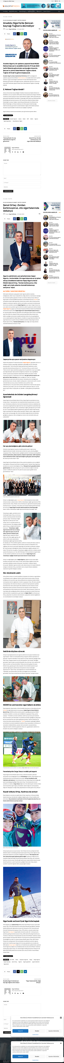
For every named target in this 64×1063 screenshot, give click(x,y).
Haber (24, 118)
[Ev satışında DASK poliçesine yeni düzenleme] (45, 62)
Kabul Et (20, 1056)
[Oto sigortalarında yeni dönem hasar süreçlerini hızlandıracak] (45, 88)
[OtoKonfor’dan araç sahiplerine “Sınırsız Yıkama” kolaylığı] (45, 81)
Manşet (15, 20)
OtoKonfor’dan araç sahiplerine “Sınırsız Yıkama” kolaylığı (53, 82)
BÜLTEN (10, 16)
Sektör (31, 118)
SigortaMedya (12, 29)
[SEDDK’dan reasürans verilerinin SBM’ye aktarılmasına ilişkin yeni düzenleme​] (45, 48)
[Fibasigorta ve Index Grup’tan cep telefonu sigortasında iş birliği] (45, 42)
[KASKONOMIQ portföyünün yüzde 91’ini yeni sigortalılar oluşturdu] (45, 35)
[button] (61, 1043)
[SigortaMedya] (4, 29)
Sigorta (36, 118)
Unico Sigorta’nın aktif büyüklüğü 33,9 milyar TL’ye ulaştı (54, 75)
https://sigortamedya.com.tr (17, 149)
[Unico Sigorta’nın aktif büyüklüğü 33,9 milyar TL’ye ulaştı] (45, 75)
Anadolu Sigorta (13, 118)
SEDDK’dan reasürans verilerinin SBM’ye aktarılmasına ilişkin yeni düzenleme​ (54, 49)
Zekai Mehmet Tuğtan (17, 121)
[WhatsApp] (21, 33)
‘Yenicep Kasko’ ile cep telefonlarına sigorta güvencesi (9, 139)
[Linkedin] (25, 33)
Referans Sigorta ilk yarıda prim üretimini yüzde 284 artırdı (53, 69)
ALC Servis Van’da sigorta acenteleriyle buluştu (54, 56)
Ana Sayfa (5, 16)
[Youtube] (56, 1)
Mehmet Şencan (22, 77)
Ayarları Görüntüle (54, 1056)
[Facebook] (54, 1)
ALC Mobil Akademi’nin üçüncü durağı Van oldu (54, 95)
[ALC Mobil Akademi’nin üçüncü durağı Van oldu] (45, 95)
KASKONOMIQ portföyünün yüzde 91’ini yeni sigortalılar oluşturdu (55, 36)
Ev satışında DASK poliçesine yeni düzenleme (55, 63)
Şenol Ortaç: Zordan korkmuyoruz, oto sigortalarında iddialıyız (34, 139)
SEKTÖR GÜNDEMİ (22, 20)
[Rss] (60, 1)
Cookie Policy (35, 1060)
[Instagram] (58, 1)
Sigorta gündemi (7, 121)
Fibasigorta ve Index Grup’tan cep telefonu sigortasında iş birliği (54, 42)
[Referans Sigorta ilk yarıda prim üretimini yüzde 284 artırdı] (45, 68)
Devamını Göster (51, 100)
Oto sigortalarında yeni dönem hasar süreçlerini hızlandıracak (54, 88)
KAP (28, 118)
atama (19, 118)
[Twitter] (52, 1)
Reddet (37, 1056)
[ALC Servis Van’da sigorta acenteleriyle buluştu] (45, 55)
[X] (18, 33)
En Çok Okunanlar (8, 20)
